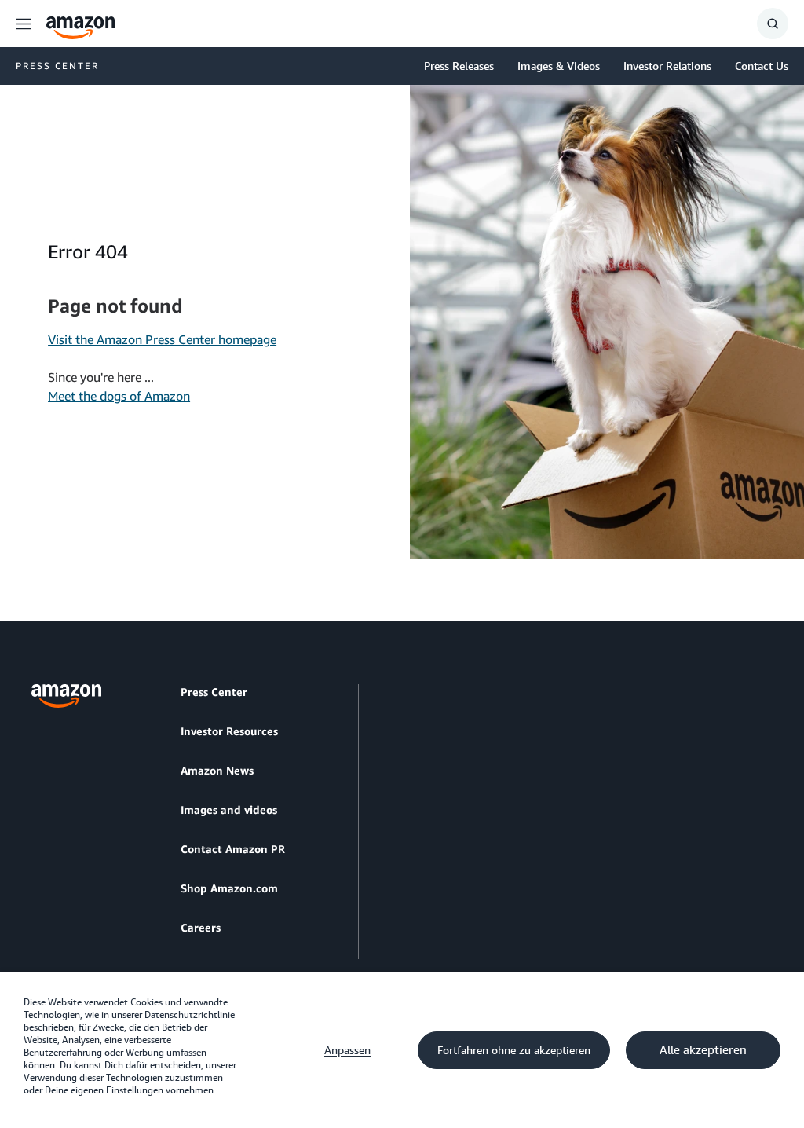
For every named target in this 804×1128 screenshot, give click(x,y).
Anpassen (347, 1050)
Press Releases (459, 65)
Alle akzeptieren (703, 1050)
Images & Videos (558, 65)
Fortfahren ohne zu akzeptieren (513, 1050)
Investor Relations (667, 65)
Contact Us (761, 65)
